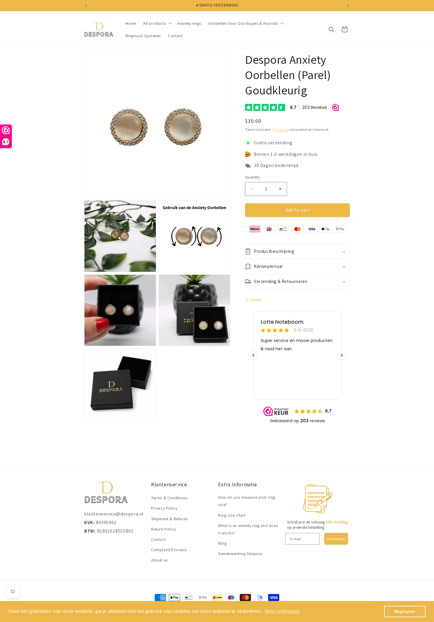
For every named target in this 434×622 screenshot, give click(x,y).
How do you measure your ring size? (246, 501)
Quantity (252, 177)
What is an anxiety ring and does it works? (248, 529)
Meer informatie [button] (282, 611)
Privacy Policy (164, 508)
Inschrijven (336, 538)
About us (159, 560)
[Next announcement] (347, 5)
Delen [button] (256, 299)
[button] (157, 23)
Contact (158, 539)
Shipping (280, 129)
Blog (222, 543)
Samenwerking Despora (240, 553)
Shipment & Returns (169, 518)
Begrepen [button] (404, 611)
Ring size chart (232, 515)
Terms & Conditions (169, 497)
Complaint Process (168, 549)
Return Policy (163, 529)
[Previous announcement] (86, 5)
